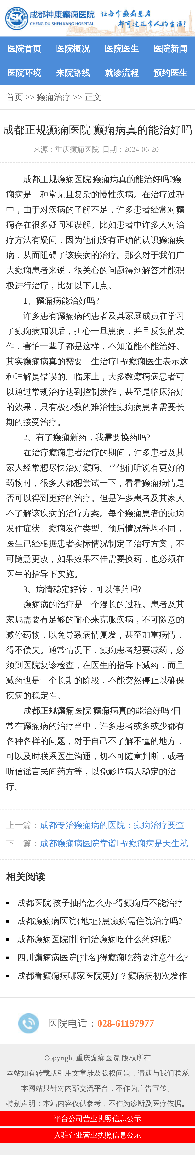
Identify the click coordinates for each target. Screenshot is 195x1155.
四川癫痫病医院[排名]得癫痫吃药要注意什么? (102, 957)
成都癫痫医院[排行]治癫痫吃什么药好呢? (94, 939)
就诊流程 (122, 72)
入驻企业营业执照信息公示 (97, 1135)
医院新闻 (171, 48)
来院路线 (73, 72)
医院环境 (24, 72)
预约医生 (171, 72)
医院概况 (73, 48)
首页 (14, 97)
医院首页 (24, 48)
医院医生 (122, 48)
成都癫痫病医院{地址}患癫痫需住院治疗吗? (99, 921)
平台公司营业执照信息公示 (97, 1119)
